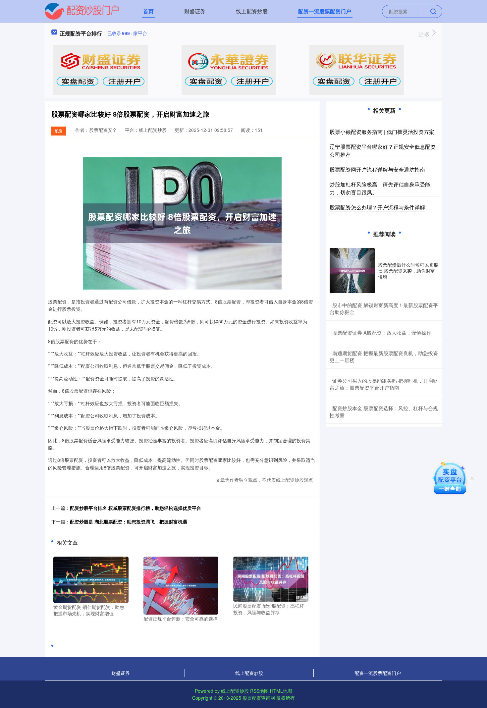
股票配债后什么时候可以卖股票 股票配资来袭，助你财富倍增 (408, 270)
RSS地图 (259, 690)
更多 (425, 33)
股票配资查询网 (259, 697)
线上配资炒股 (252, 11)
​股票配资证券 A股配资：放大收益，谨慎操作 (381, 332)
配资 (59, 131)
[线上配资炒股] (82, 10)
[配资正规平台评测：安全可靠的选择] (181, 584)
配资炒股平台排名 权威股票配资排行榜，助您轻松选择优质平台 (135, 508)
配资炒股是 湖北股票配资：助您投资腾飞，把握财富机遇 (128, 521)
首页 (148, 11)
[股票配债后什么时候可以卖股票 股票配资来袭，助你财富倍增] (352, 270)
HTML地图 (281, 690)
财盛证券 (194, 11)
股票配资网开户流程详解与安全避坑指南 (377, 169)
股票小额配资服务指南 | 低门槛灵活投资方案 (382, 132)
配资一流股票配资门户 (324, 11)
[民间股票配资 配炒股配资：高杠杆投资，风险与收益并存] (270, 578)
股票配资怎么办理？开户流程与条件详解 (377, 207)
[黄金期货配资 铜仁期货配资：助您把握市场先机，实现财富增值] (91, 579)
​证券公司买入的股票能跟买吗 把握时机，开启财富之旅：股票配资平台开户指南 (384, 384)
